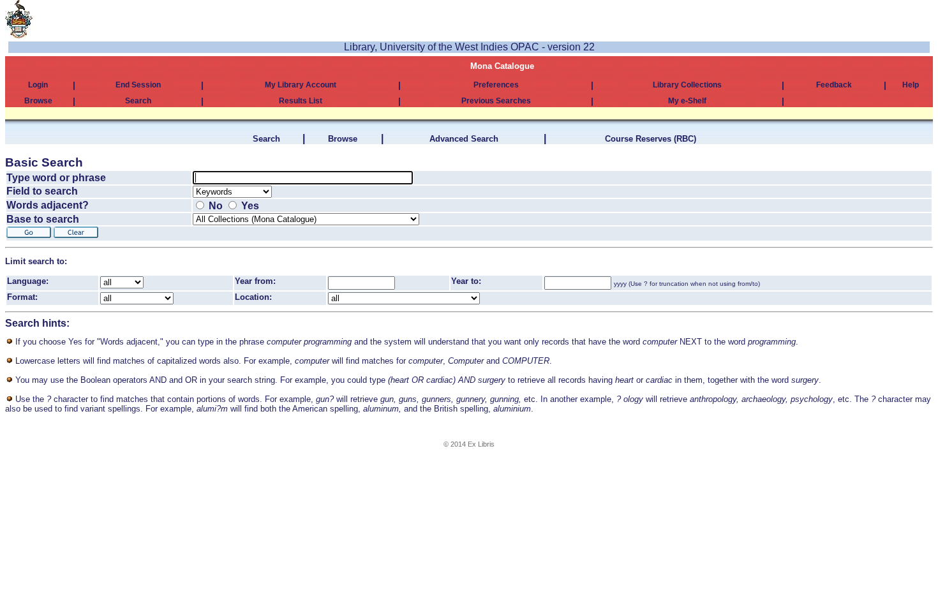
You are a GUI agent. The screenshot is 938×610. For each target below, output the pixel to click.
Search (138, 101)
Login (38, 85)
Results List (300, 101)
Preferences (496, 85)
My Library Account (300, 85)
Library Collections (687, 85)
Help (910, 85)
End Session (138, 85)
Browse (38, 101)
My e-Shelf (687, 101)
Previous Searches (496, 101)
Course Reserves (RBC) (650, 139)
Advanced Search (463, 139)
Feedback (834, 85)
